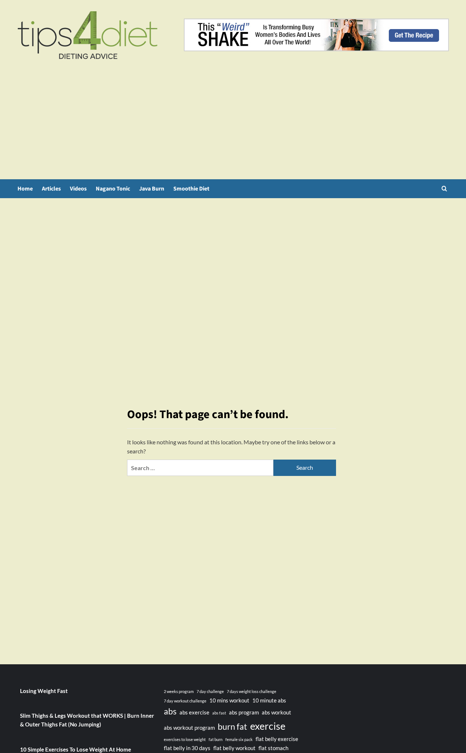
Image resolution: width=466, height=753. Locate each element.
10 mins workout (229, 700)
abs (170, 711)
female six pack (239, 739)
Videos (78, 189)
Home (25, 189)
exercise (267, 726)
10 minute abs (269, 700)
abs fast (219, 712)
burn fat (232, 727)
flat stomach (273, 748)
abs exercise (194, 712)
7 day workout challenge (185, 700)
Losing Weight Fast (44, 691)
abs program (244, 712)
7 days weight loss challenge (251, 691)
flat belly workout (234, 748)
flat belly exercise (277, 739)
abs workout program (189, 727)
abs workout (276, 712)
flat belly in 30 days (187, 748)
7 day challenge (210, 691)
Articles (51, 189)
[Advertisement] (233, 125)
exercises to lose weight (185, 739)
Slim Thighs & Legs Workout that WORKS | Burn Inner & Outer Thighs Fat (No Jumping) (87, 720)
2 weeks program (179, 691)
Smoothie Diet (191, 189)
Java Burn (151, 189)
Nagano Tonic (113, 189)
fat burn (215, 739)
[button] (444, 188)
